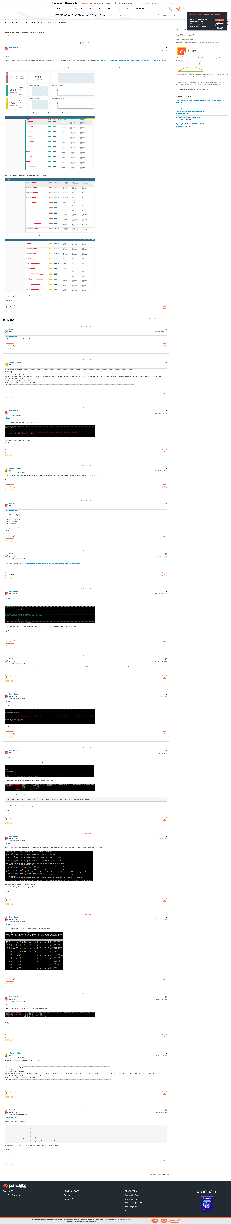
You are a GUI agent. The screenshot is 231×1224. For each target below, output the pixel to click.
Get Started (55, 9)
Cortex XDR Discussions (184, 105)
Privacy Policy (127, 1219)
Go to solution (87, 43)
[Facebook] (215, 1192)
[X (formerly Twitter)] (198, 1192)
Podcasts (130, 9)
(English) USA (148, 3)
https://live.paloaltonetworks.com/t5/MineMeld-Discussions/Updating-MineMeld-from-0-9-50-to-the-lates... (133, 60)
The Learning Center (133, 1203)
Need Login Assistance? (220, 28)
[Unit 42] (139, 9)
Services (102, 9)
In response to (19, 334)
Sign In (165, 3)
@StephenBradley (11, 336)
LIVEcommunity (8, 23)
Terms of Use (69, 1199)
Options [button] (165, 47)
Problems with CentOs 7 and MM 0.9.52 (188, 117)
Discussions (66, 9)
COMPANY (8, 1191)
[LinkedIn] (209, 1192)
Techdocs (129, 1210)
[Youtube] (203, 1192)
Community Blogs (132, 1195)
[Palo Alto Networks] (33, 1186)
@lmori (69, 60)
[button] (154, 1221)
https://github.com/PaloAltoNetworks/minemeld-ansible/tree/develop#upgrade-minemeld (52, 563)
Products (93, 9)
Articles (84, 9)
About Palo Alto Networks (13, 1195)
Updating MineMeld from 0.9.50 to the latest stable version (194, 124)
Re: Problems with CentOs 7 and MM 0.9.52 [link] (52, 23)
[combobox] (139, 15)
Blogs (76, 9)
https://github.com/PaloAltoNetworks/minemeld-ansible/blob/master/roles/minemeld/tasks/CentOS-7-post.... (116, 666)
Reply (164, 306)
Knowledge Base (132, 1207)
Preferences (174, 1220)
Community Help (132, 1199)
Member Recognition (116, 9)
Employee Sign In (175, 3)
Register (157, 3)
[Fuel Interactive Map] (170, 9)
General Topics (31, 23)
